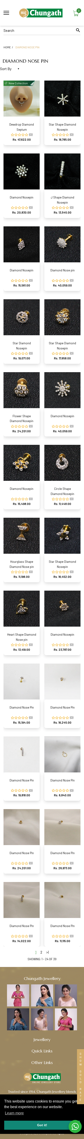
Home (7, 47)
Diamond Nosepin (21, 197)
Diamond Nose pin (62, 270)
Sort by (5, 68)
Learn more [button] (14, 1113)
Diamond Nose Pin (22, 707)
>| (47, 952)
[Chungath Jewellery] (42, 13)
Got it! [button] (42, 1125)
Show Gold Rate (80, 1076)
